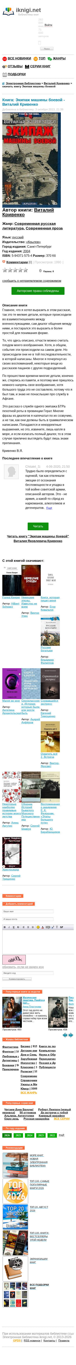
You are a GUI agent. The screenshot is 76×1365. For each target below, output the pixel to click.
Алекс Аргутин (10, 824)
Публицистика (49, 1067)
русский (18, 237)
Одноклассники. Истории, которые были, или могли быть (30, 707)
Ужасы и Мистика (33, 1084)
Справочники (30, 1080)
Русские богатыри (47, 649)
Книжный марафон (52, 1115)
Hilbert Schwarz (10, 605)
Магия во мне (11, 700)
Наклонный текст (9, 927)
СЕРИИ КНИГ (40, 66)
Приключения (11, 1069)
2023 (41, 1135)
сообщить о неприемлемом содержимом (31, 280)
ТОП (42, 58)
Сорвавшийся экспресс (49, 702)
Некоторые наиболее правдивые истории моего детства (11, 810)
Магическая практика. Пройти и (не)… (34, 1000)
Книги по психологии (53, 1046)
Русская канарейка (36, 1118)
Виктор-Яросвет (50, 765)
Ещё (49, 507)
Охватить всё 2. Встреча (49, 755)
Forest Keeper (11, 597)
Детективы (9, 1060)
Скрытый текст (48, 927)
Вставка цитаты (52, 927)
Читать (38, 526)
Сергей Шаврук (30, 827)
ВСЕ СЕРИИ (62, 1118)
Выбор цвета (42, 927)
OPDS (17, 1340)
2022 (52, 1135)
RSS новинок (32, 1340)
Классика (27, 1067)
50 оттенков (28, 1112)
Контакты (49, 1340)
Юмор (25, 1088)
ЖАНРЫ (59, 58)
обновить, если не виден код (23, 967)
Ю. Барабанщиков (50, 830)
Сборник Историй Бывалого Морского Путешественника (30, 811)
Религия (26, 1071)
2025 (18, 1135)
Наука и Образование (54, 1054)
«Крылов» (33, 242)
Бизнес (25, 1046)
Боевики (8, 1065)
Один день (11, 1118)
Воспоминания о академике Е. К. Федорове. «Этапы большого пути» (50, 813)
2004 (26, 251)
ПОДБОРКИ (17, 74)
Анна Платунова (32, 1006)
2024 (29, 1135)
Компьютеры (48, 1050)
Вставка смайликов (38, 927)
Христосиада (10, 869)
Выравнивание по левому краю (23, 927)
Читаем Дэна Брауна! (19, 1109)
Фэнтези (8, 1051)
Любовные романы (15, 1056)
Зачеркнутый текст (18, 927)
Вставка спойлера (61, 927)
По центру (28, 927)
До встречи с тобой (54, 1112)
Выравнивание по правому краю (32, 927)
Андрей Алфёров (30, 721)
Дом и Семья (29, 1054)
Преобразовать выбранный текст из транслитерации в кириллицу (57, 927)
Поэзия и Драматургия (54, 1062)
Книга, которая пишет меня (50, 599)
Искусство (28, 1062)
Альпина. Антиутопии (19, 1115)
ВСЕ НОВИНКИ (19, 58)
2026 (7, 1135)
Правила (63, 1340)
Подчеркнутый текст (13, 927)
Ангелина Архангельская (11, 711)
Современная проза (44, 228)
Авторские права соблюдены (38, 290)
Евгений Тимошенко (48, 714)
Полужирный (5, 927)
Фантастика (10, 1046)
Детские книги (30, 1050)
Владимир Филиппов (47, 661)
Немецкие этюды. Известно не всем (29, 602)
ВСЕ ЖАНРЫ (29, 1092)
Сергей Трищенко (11, 877)
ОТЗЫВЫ (15, 66)
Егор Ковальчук (48, 608)
